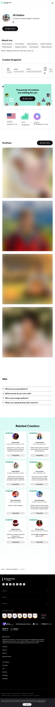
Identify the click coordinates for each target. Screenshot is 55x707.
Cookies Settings (41, 701)
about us (4, 650)
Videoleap (4, 678)
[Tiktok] (10, 584)
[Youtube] (14, 584)
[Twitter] (17, 584)
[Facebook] (7, 584)
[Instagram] (3, 584)
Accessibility (31, 693)
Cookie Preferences (16, 695)
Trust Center (36, 695)
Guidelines (3, 693)
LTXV (3, 668)
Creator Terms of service (27, 695)
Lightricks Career (6, 656)
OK (27, 704)
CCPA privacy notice (6, 695)
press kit (4, 653)
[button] (52, 3)
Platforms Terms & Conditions (13, 693)
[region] (27, 702)
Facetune (4, 672)
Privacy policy (24, 693)
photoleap (5, 675)
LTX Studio (5, 665)
